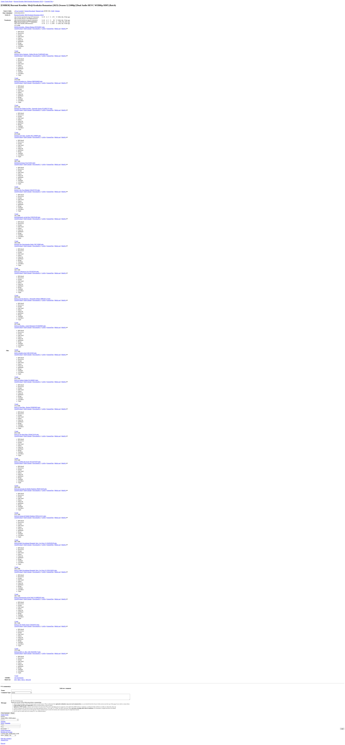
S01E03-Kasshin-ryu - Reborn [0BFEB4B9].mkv (28, 81)
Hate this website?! (6, 738)
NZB (52, 11)
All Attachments (18, 678)
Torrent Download (29, 11)
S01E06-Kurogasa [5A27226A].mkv (24, 163)
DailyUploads (28, 28)
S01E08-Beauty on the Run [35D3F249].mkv (27, 217)
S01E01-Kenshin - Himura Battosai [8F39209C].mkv (29, 27)
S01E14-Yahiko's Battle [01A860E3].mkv (26, 380)
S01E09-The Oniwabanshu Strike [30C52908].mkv (29, 244)
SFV (15, 680)
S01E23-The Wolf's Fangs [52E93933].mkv (26, 624)
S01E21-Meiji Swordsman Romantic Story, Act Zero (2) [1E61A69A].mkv (35, 570)
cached (21, 11)
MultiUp (63, 28)
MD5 (19, 680)
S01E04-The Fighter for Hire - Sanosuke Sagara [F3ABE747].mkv (33, 108)
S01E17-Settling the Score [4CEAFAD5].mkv (27, 461)
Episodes (7, 723)
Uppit (16, 51)
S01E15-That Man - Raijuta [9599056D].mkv (27, 407)
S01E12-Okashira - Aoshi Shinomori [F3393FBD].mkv (30, 326)
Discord (3, 743)
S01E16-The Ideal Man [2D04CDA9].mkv (26, 434)
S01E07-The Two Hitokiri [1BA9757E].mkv (27, 190)
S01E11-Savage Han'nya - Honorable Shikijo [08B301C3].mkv (32, 298)
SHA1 (23, 680)
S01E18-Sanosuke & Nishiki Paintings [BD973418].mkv (30, 489)
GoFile (44, 28)
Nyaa (16, 11)
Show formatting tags (17, 701)
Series (2, 723)
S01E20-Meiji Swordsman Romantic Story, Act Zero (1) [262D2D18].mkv (35, 543)
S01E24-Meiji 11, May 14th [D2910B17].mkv (27, 652)
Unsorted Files (49, 1)
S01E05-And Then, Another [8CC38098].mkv (27, 135)
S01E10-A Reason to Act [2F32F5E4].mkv (26, 271)
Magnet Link (39, 11)
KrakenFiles (50, 28)
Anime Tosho (4, 715)
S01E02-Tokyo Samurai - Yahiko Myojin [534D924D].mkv (31, 54)
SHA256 (28, 680)
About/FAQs (4, 740)
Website (57, 11)
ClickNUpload (18, 28)
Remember (4, 729)
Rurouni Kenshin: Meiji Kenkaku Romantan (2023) (28, 1)
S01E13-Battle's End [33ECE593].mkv (25, 353)
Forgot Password (5, 730)
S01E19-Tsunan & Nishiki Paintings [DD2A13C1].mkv (30, 516)
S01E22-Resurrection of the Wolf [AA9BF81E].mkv (29, 597)
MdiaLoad (57, 28)
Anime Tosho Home (6, 1)
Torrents (3, 721)
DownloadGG (37, 28)
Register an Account (6, 732)
